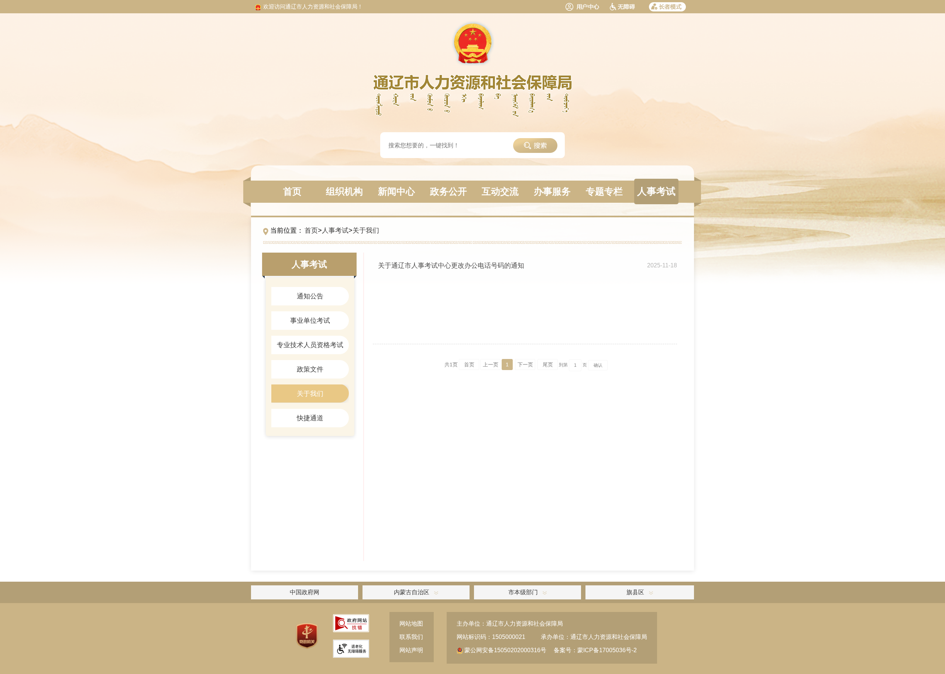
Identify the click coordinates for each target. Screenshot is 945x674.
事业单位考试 (310, 320)
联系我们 (411, 637)
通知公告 (310, 296)
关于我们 (366, 230)
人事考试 (335, 230)
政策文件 (310, 369)
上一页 (490, 364)
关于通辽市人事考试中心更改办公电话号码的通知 (451, 265)
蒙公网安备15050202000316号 (504, 650)
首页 (311, 230)
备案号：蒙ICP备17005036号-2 (595, 650)
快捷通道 (310, 418)
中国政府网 (304, 592)
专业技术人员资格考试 (310, 345)
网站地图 (411, 623)
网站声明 (411, 650)
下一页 (525, 364)
